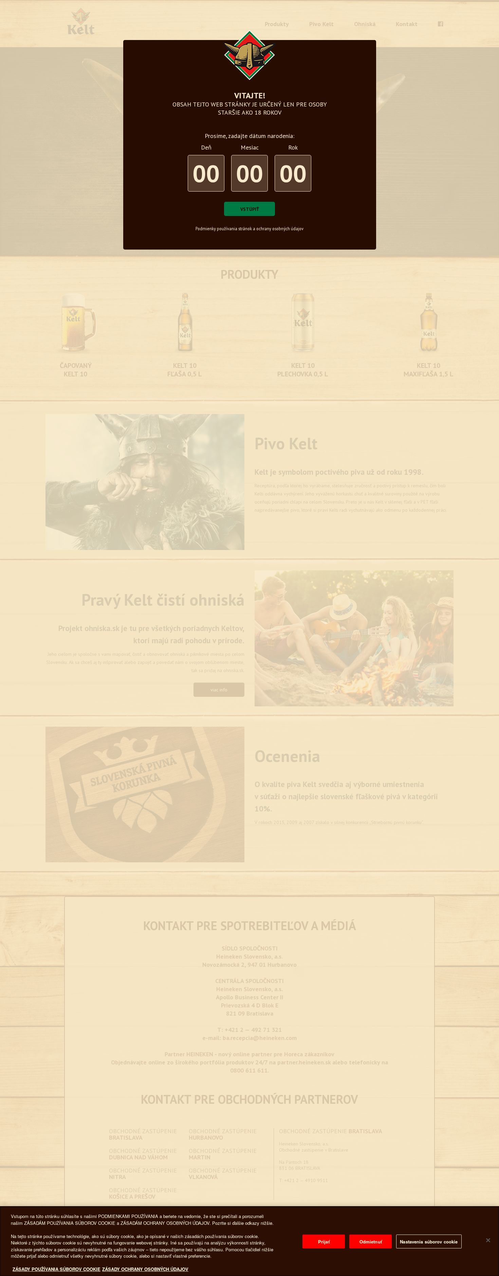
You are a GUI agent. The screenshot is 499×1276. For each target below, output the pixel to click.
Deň (206, 147)
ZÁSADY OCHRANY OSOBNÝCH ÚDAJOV (145, 1269)
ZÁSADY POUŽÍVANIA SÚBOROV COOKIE (56, 1269)
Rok (293, 147)
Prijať (324, 1241)
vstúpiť (249, 209)
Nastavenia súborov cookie (429, 1241)
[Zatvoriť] (488, 1240)
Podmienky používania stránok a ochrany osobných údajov (249, 228)
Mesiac (250, 147)
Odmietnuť (370, 1241)
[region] (249, 1241)
